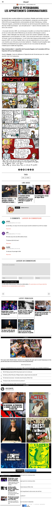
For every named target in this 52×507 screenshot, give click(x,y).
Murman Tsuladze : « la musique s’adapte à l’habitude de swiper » (9, 200)
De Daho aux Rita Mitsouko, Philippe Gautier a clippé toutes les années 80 (26, 312)
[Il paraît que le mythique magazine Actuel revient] (38, 404)
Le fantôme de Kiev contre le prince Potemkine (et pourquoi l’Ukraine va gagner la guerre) (25, 199)
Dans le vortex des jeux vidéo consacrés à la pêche (25, 331)
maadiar (8, 247)
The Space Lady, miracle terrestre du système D (8, 330)
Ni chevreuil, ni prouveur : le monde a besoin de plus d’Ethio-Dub (43, 314)
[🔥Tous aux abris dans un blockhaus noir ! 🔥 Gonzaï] (38, 455)
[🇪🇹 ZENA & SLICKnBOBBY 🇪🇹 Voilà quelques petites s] (13, 404)
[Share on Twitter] (25, 506)
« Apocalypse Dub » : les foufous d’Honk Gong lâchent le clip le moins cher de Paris (23, 491)
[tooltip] (19, 170)
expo (23, 177)
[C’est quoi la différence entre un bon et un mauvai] (13, 455)
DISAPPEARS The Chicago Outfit (8, 477)
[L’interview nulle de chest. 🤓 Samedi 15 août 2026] (38, 430)
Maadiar (23, 4)
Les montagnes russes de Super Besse (42, 196)
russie (28, 177)
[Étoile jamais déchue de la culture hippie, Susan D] (13, 430)
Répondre (8, 228)
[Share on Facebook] (23, 506)
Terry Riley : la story (8, 482)
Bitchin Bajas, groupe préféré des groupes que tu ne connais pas (9, 313)
